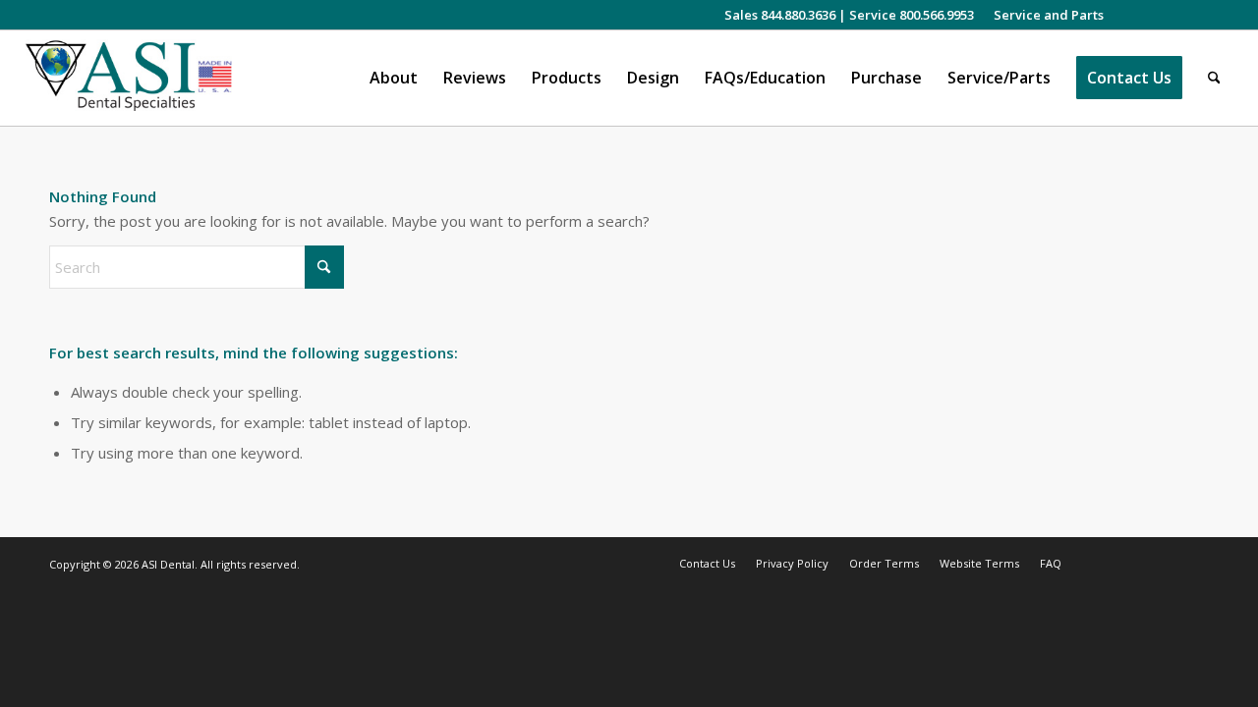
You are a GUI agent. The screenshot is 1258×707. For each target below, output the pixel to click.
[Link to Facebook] (1158, 14)
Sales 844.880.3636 (779, 15)
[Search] (1214, 78)
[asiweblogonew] (129, 78)
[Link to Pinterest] (1217, 14)
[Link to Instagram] (1129, 14)
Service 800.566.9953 (911, 15)
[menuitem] (1044, 15)
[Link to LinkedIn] (1187, 14)
